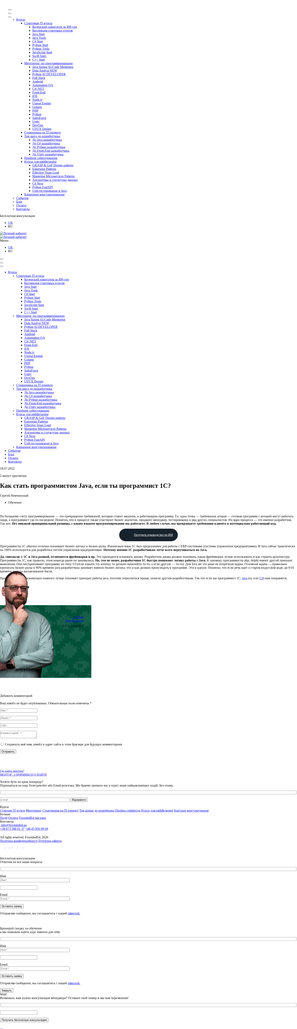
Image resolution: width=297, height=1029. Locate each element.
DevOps (37, 125)
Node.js (37, 99)
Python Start (40, 45)
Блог (19, 201)
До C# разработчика (46, 143)
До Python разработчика (48, 147)
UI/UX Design (41, 129)
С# (261, 578)
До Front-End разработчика (50, 150)
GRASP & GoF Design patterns (52, 165)
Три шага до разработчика (42, 136)
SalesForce (39, 118)
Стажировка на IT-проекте (42, 132)
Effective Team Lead (45, 172)
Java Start (38, 34)
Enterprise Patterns (44, 169)
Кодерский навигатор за (54, 27)
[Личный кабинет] (13, 233)
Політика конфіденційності (19, 841)
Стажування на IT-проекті (60, 810)
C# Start (37, 41)
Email (3, 894)
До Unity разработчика (47, 154)
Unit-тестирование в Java (49, 190)
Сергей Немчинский (74, 618)
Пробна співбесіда (127, 810)
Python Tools (40, 48)
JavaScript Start (42, 52)
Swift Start (39, 56)
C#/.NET (38, 88)
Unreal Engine (41, 103)
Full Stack (38, 78)
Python (36, 114)
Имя (3, 876)
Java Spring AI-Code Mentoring (52, 67)
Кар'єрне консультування (191, 810)
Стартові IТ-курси (12, 810)
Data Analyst (44, 70)
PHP (35, 110)
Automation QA (42, 85)
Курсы (20, 19)
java (244, 578)
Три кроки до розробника (96, 810)
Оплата (21, 205)
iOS (34, 96)
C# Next (37, 183)
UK (10, 222)
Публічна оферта (50, 841)
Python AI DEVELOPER (49, 74)
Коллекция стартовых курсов (52, 30)
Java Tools (39, 37)
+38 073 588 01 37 (12, 828)
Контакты (23, 209)
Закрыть (7, 990)
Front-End (38, 92)
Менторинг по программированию (48, 63)
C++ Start (38, 59)
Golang (37, 107)
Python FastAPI (42, 187)
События (22, 198)
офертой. (74, 913)
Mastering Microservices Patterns (53, 176)
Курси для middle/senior (157, 810)
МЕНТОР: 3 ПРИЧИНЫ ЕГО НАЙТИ (23, 774)
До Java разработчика (47, 139)
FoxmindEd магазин (32, 818)
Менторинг (34, 810)
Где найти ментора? (12, 771)
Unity (36, 121)
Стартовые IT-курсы (38, 23)
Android (37, 81)
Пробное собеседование (40, 158)
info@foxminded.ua (13, 825)
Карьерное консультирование (44, 194)
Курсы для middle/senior (40, 161)
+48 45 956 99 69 (36, 828)
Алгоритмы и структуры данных (55, 180)
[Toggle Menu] (9, 9)
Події (3, 818)
